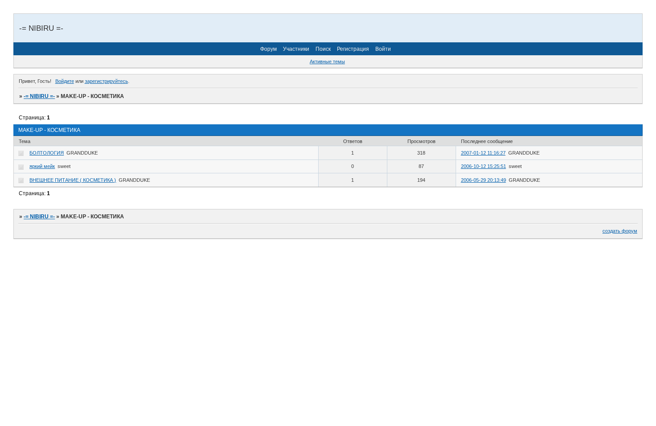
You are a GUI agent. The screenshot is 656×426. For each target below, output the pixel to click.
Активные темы (327, 61)
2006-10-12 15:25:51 (483, 166)
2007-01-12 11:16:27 (483, 153)
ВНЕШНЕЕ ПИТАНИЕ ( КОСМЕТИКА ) (72, 180)
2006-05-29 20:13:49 (483, 180)
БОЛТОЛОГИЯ (46, 153)
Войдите (64, 81)
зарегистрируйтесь (106, 81)
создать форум (619, 230)
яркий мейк (42, 166)
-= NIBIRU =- (39, 96)
